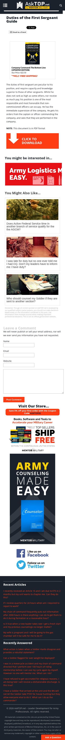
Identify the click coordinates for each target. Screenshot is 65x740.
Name (6, 341)
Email (6, 351)
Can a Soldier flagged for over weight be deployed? (29, 658)
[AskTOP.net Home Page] (37, 9)
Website (7, 361)
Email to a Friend (19, 32)
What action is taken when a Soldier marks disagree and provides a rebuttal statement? (31, 651)
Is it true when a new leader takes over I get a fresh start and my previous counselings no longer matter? (32, 625)
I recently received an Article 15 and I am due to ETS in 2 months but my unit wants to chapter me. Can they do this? (31, 594)
